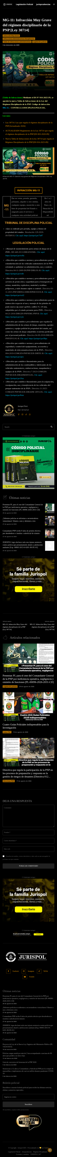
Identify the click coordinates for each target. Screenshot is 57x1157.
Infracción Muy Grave (11, 36)
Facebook (16, 971)
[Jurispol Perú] (9, 410)
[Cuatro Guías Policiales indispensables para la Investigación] (28, 706)
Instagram (31, 971)
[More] (40, 87)
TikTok (45, 971)
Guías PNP (7, 732)
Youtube (31, 977)
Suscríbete (28, 1104)
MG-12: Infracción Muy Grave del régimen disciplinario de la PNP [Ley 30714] (42, 626)
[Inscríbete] (28, 463)
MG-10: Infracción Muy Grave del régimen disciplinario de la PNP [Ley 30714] (15, 626)
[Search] (51, 427)
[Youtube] (25, 977)
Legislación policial (40, 42)
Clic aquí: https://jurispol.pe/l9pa (33, 338)
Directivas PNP (8, 781)
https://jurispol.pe (23, 410)
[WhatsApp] (30, 414)
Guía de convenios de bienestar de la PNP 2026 (19, 1062)
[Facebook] (19, 414)
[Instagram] (22, 414)
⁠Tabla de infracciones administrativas (17, 42)
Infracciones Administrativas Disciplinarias (18, 39)
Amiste (46, 1148)
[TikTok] (26, 414)
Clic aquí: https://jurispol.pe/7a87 (29, 235)
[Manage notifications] (50, 1150)
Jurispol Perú (23, 406)
